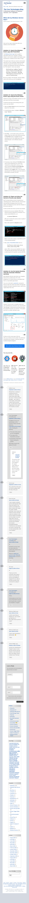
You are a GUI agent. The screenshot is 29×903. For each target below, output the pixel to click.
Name (9, 687)
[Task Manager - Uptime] (14, 331)
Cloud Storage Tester (14, 713)
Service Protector (14, 724)
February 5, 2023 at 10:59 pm (14, 645)
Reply (11, 409)
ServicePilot (12, 722)
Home (4, 6)
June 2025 (12, 861)
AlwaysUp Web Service (15, 711)
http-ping (12, 714)
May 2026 (12, 842)
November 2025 (13, 852)
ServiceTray (12, 729)
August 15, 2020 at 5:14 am (14, 593)
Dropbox (12, 795)
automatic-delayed (13, 778)
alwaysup (12, 754)
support (16, 774)
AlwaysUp (12, 708)
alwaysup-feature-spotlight (13, 760)
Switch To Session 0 (14, 732)
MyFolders (12, 716)
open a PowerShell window (13, 242)
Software (12, 818)
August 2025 (13, 857)
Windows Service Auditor (13, 735)
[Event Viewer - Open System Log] (15, 131)
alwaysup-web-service (14, 768)
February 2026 (13, 847)
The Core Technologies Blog (13, 9)
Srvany (11, 820)
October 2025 (13, 854)
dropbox (11, 766)
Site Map (24, 882)
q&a (18, 751)
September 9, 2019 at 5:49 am (15, 418)
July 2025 (12, 859)
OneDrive (12, 801)
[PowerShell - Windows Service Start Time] (14, 89)
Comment (10, 674)
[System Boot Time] (14, 302)
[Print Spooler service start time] (15, 191)
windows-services (12, 770)
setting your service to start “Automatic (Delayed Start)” (14, 555)
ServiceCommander (14, 721)
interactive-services (14, 762)
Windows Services (10, 378)
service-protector (14, 776)
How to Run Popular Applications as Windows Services (13, 886)
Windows (12, 828)
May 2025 (12, 862)
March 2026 (12, 846)
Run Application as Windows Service (9, 883)
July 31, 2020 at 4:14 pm (13, 542)
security (17, 763)
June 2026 (12, 841)
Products (7, 882)
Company (12, 791)
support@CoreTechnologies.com (15, 427)
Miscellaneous (13, 798)
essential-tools (12, 743)
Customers (12, 793)
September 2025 (13, 856)
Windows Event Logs (9, 54)
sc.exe (10, 764)
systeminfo (16, 283)
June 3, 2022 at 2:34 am (13, 631)
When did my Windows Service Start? (13, 18)
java (17, 743)
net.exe (11, 744)
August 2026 (13, 837)
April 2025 (12, 864)
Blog (7, 6)
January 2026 (13, 849)
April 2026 (12, 844)
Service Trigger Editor (14, 731)
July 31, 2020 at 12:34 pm (14, 500)
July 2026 (12, 839)
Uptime (11, 826)
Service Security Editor (15, 727)
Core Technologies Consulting (13, 540)
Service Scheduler (14, 726)
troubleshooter (13, 751)
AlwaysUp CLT (13, 709)
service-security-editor (13, 756)
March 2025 (12, 866)
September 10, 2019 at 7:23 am (15, 484)
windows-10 (16, 744)
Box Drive (12, 790)
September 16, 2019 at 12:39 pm (17, 456)
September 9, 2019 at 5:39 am (15, 389)
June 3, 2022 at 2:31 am (13, 613)
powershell (22, 378)
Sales (11, 803)
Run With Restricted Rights (14, 719)
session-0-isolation (12, 749)
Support (12, 822)
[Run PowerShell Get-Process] (15, 265)
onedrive (11, 763)
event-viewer (18, 378)
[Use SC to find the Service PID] (15, 236)
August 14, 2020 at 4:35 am (14, 568)
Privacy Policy (19, 882)
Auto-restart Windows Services (21, 883)
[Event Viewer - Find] (15, 160)
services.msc (16, 747)
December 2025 (13, 851)
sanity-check (16, 764)
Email (9, 692)
